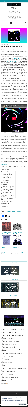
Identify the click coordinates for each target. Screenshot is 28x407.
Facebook (14, 211)
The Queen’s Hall (12, 344)
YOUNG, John (12, 340)
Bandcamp (18, 211)
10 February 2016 (12, 49)
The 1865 (12, 338)
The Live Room (9, 367)
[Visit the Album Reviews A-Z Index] (10, 266)
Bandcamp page (4, 164)
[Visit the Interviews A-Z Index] (10, 283)
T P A (14, 8)
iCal (7, 383)
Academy (11, 374)
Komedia (7, 359)
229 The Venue (10, 352)
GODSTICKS (11, 376)
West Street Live (11, 382)
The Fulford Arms (9, 362)
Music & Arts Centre (14, 341)
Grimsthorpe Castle (11, 371)
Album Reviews (4, 44)
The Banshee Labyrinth (13, 377)
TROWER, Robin (13, 332)
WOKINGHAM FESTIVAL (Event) (16, 329)
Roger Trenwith (5, 49)
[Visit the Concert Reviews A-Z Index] (10, 299)
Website (9, 211)
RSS (6, 383)
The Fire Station (12, 334)
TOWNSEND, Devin (13, 346)
